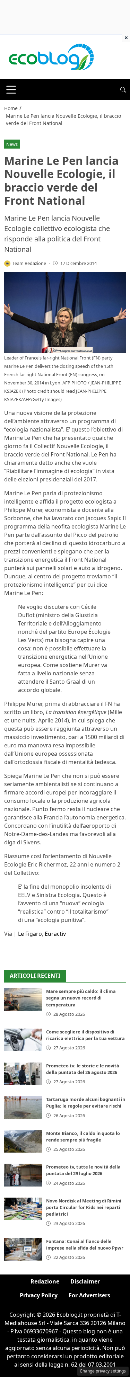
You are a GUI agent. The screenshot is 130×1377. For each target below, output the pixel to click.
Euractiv (55, 934)
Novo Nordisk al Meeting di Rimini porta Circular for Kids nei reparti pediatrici (83, 1207)
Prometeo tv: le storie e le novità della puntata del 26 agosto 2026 (82, 1069)
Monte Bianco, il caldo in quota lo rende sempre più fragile (83, 1136)
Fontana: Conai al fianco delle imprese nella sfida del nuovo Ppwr (84, 1244)
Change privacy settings (103, 1371)
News (12, 144)
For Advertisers (89, 1295)
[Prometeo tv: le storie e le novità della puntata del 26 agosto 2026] (23, 1074)
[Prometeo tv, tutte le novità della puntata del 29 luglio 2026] (23, 1175)
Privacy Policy (39, 1295)
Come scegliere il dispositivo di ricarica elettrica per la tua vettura (85, 1035)
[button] (123, 90)
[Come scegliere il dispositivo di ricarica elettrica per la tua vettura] (23, 1040)
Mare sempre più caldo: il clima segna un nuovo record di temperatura (81, 997)
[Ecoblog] (51, 56)
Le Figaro (30, 934)
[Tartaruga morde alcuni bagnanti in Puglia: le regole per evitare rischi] (23, 1107)
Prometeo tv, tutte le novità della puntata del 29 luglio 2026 (83, 1170)
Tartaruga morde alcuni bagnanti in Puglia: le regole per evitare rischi (85, 1102)
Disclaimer (85, 1281)
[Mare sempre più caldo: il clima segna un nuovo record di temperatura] (23, 999)
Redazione (45, 1281)
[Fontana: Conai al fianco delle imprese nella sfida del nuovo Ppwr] (23, 1249)
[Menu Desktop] (11, 89)
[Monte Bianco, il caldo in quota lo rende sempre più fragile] (23, 1141)
